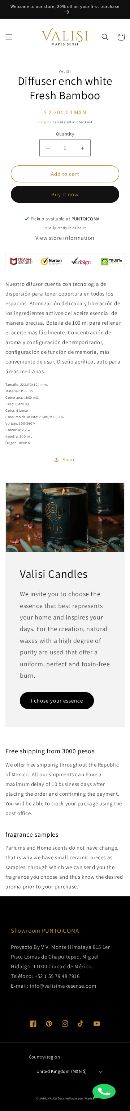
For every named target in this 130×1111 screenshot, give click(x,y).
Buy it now (65, 194)
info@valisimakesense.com (63, 985)
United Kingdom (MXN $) (61, 1071)
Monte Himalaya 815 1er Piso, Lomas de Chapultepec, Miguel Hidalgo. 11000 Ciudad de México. (60, 956)
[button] (9, 37)
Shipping (44, 122)
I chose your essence (57, 700)
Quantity (65, 134)
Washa (89, 1098)
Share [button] (69, 459)
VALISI (52, 1098)
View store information (65, 238)
